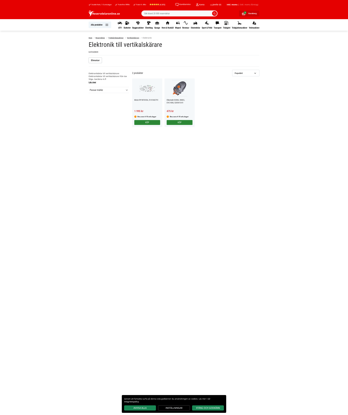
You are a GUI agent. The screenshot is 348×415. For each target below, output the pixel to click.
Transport (217, 27)
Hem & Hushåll (167, 27)
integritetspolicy (131, 401)
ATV (120, 27)
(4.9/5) (162, 4)
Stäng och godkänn (208, 407)
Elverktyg (149, 27)
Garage (157, 27)
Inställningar (174, 407)
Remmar (185, 27)
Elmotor (95, 60)
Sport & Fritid (207, 27)
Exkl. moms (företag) (249, 5)
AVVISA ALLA (140, 407)
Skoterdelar (195, 27)
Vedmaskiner (254, 27)
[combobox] (179, 13)
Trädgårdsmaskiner (239, 27)
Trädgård (226, 27)
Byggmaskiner (138, 27)
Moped (178, 27)
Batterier (127, 27)
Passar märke (96, 90)
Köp (147, 122)
